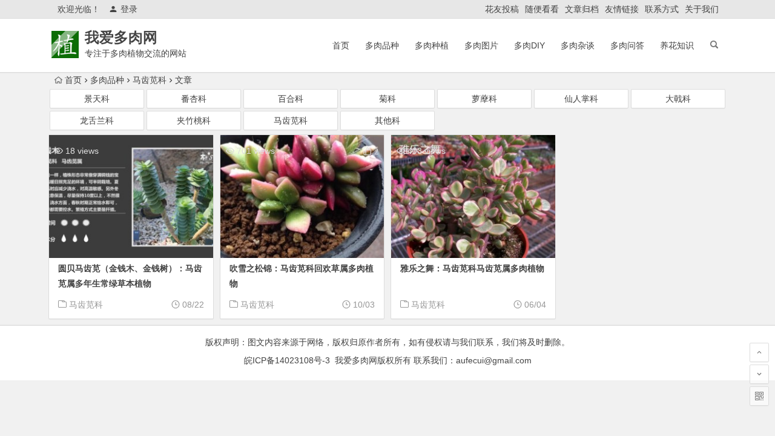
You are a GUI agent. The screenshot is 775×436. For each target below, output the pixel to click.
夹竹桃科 (194, 120)
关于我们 (702, 9)
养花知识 (677, 45)
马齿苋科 (150, 80)
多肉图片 (481, 45)
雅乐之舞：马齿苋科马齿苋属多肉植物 (472, 268)
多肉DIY (529, 45)
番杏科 (193, 99)
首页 (340, 45)
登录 (128, 9)
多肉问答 (627, 45)
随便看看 (542, 9)
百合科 (290, 99)
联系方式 (662, 9)
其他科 (387, 120)
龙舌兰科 (97, 120)
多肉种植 (432, 45)
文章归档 (582, 9)
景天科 (97, 99)
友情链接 (622, 9)
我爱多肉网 (121, 37)
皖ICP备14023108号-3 (287, 360)
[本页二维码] (759, 396)
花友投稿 (502, 9)
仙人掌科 (581, 99)
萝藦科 (484, 99)
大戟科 (678, 99)
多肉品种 (382, 45)
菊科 (387, 99)
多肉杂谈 (578, 45)
